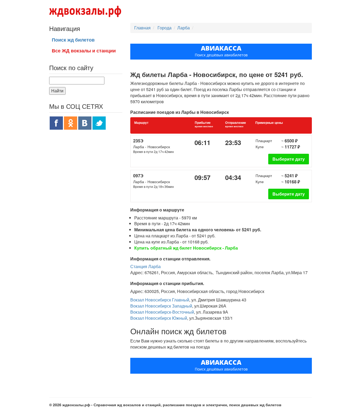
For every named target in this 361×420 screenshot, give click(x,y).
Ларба (183, 28)
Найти (57, 91)
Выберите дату (288, 159)
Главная (142, 28)
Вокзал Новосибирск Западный (161, 306)
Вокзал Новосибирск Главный (159, 300)
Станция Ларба (145, 266)
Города (165, 28)
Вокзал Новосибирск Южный (158, 318)
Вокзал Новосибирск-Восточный (162, 312)
